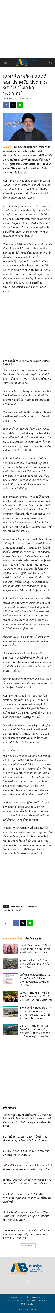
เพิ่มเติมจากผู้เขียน (34, 938)
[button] (5, 62)
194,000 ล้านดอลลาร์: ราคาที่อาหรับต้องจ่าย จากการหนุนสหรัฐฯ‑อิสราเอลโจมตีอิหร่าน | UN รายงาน (26, 1234)
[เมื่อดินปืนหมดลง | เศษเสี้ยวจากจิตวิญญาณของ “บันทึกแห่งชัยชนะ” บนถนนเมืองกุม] (10, 996)
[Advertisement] (27, 29)
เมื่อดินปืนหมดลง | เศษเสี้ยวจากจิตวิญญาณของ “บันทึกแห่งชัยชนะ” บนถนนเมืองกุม (36, 996)
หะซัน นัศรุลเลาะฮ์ (18, 906)
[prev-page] (5, 1044)
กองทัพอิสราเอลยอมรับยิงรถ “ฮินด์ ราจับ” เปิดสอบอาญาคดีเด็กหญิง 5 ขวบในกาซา (35, 949)
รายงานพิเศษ (36, 1297)
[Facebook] (6, 105)
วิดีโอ (23, 1304)
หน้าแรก (14, 1297)
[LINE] (20, 105)
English (31, 1304)
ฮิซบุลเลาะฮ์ (32, 906)
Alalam (7, 146)
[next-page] (10, 1044)
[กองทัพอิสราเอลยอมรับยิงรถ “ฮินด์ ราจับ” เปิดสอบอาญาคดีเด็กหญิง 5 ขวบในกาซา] (10, 949)
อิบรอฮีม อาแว (12, 98)
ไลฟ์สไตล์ (43, 1300)
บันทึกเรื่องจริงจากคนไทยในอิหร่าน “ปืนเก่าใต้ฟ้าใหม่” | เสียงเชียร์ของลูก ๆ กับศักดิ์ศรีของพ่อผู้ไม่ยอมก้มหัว (27, 1216)
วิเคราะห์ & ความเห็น (14, 1300)
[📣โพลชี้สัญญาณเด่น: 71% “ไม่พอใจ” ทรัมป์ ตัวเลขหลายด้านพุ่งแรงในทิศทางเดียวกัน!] (10, 978)
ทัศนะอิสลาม (31, 1300)
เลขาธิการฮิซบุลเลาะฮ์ (12, 910)
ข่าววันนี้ (24, 1297)
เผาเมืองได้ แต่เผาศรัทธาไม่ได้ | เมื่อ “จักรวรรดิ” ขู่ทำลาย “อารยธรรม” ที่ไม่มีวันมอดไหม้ (27, 1198)
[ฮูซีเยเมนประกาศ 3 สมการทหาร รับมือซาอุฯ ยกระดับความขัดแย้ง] (10, 963)
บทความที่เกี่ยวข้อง (12, 938)
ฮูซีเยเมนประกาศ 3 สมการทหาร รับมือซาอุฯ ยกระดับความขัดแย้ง (35, 964)
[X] (13, 105)
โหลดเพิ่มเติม (26, 1245)
